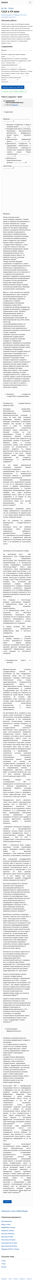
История (11, 8)
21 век (3, 1261)
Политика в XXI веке (8, 1240)
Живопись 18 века (7, 1230)
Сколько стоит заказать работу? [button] (13, 91)
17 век (3, 1264)
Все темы (4, 8)
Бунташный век (6, 1221)
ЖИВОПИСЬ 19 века (8, 1227)
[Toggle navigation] (30, 2)
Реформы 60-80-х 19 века (10, 1249)
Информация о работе (14, 1211)
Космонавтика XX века (9, 1243)
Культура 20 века (7, 1237)
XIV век (3, 1267)
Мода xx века (5, 1224)
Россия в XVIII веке (7, 1234)
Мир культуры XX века (9, 1246)
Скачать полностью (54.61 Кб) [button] (12, 87)
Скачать (15, 105)
